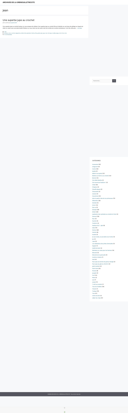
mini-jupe (50, 33)
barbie (94, 171)
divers (94, 205)
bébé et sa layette (97, 173)
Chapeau (94, 187)
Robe (93, 277)
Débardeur (95, 200)
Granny (94, 230)
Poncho (94, 270)
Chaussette (95, 191)
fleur (93, 218)
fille (36, 33)
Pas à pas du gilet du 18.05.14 (100, 264)
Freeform (94, 223)
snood (94, 282)
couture (94, 193)
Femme (94, 216)
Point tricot (95, 268)
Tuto (93, 293)
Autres (94, 169)
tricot (63, 33)
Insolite (94, 234)
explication (28, 33)
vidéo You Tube (96, 298)
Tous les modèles (97, 286)
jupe (44, 33)
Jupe (5, 31)
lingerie (94, 246)
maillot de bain (96, 248)
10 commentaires (8, 34)
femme (33, 33)
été (25, 33)
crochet (13, 33)
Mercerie (94, 252)
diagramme (17, 33)
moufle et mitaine (97, 257)
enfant (22, 33)
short (60, 33)
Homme (94, 232)
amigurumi (95, 166)
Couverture (95, 196)
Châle (93, 184)
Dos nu (94, 207)
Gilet (93, 227)
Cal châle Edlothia (97, 180)
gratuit (38, 33)
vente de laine (96, 295)
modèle (54, 33)
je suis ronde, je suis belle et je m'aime (102, 236)
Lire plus (79, 28)
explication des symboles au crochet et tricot (104, 214)
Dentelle (94, 203)
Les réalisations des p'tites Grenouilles (102, 243)
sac (93, 279)
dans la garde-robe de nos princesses (102, 198)
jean (41, 33)
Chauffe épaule (96, 189)
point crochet (95, 266)
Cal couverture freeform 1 (99, 182)
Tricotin (94, 289)
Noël (93, 259)
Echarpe (94, 209)
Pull (93, 275)
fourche (94, 221)
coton (9, 33)
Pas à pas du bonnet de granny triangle (102, 261)
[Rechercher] (114, 80)
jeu (93, 239)
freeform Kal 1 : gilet (97, 225)
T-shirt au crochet (97, 284)
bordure (6, 33)
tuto (66, 33)
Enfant (94, 212)
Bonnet (94, 178)
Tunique (94, 291)
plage (57, 33)
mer (46, 33)
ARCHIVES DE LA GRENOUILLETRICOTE (19, 2)
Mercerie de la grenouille (98, 255)
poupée (94, 273)
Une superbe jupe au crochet (18, 20)
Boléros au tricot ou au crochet (100, 175)
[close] (64, 407)
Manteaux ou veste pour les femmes (102, 250)
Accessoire (95, 164)
